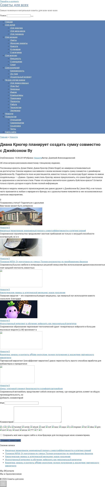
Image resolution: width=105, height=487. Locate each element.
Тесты (13, 129)
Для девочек (16, 28)
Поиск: (3, 15)
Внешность (15, 58)
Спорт (13, 64)
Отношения (15, 120)
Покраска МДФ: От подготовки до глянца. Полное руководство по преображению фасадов (44, 261)
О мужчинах (16, 52)
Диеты (13, 40)
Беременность (17, 71)
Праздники (15, 98)
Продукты (15, 101)
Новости (9, 113)
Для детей (10, 25)
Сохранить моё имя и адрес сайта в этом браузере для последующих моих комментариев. (46, 435)
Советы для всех (14, 5)
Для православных (19, 83)
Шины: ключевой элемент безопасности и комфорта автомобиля (31, 388)
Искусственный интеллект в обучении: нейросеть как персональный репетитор (38, 323)
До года (14, 74)
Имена (13, 92)
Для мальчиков (17, 31)
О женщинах (16, 61)
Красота (14, 46)
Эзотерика (15, 110)
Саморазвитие (17, 123)
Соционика (15, 126)
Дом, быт (14, 86)
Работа (13, 104)
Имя (2, 403)
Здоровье (15, 89)
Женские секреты (19, 43)
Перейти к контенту (9, 1)
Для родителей (12, 68)
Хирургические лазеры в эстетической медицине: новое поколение (32, 292)
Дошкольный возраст (21, 77)
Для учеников (17, 34)
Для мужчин (11, 55)
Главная (9, 22)
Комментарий (6, 422)
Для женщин (11, 37)
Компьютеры (16, 95)
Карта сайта (10, 132)
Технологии (15, 107)
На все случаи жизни (15, 80)
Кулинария (15, 49)
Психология (10, 117)
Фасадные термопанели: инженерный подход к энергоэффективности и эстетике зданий (43, 230)
